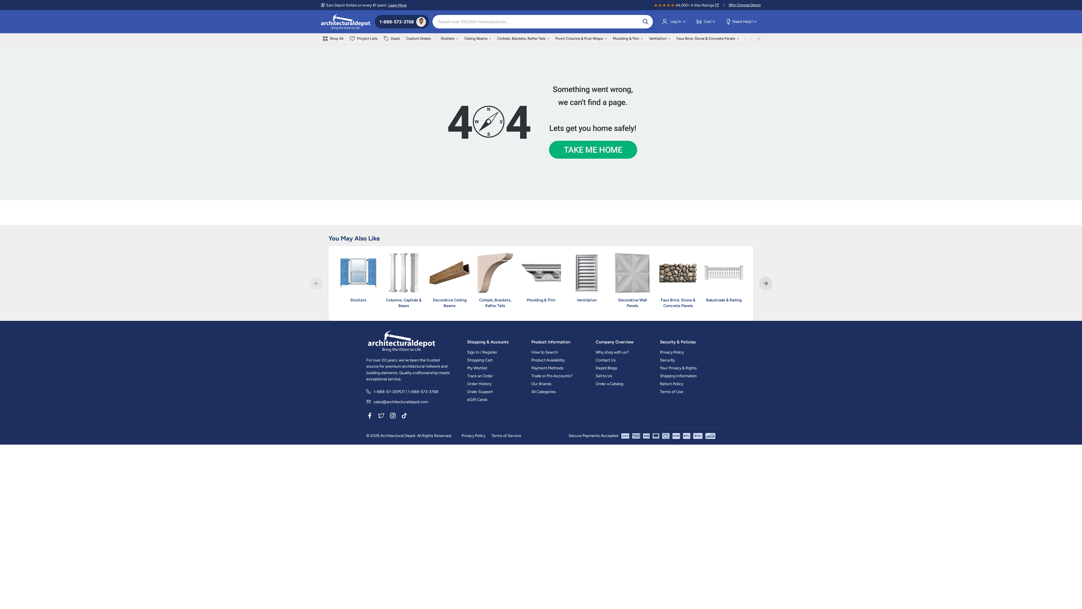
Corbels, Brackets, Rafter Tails (521, 38)
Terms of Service (506, 435)
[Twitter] (381, 416)
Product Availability (548, 360)
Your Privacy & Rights (678, 368)
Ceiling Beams (475, 38)
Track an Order (480, 376)
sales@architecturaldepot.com (401, 402)
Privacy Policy (672, 352)
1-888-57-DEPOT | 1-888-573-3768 (406, 391)
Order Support (480, 391)
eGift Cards (477, 399)
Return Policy (671, 383)
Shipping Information (678, 376)
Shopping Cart (480, 360)
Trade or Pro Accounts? (552, 376)
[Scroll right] (759, 39)
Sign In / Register (482, 352)
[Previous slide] (316, 283)
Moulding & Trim (626, 38)
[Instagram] (392, 416)
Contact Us (606, 360)
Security (667, 360)
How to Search (544, 352)
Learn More (397, 5)
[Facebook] (369, 416)
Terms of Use (671, 391)
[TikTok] (404, 416)
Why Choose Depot (745, 5)
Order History (479, 383)
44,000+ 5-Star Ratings (695, 5)
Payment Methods (547, 368)
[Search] (645, 22)
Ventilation (658, 38)
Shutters (447, 38)
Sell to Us (604, 376)
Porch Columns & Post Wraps (579, 38)
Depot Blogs (606, 368)
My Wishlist (477, 368)
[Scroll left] (751, 39)
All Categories (543, 391)
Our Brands (541, 383)
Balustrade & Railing (724, 300)
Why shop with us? (612, 352)
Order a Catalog (609, 383)
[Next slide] (765, 283)
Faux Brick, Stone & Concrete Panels (706, 38)
